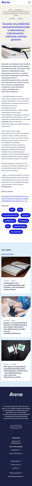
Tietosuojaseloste (15, 473)
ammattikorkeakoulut (10, 215)
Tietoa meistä (15, 465)
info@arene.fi (15, 450)
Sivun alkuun (15, 427)
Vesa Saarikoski (16, 232)
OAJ (7, 226)
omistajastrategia (20, 226)
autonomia (25, 215)
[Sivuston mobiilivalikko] (29, 2)
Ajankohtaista (18, 10)
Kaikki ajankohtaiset (7, 254)
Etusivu (11, 10)
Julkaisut (15, 468)
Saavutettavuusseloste (15, 476)
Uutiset (20, 18)
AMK (20, 210)
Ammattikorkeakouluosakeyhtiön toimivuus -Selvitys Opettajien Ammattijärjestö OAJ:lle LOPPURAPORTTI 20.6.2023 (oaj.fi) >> (15, 198)
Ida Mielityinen (10, 221)
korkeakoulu (23, 221)
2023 (12, 210)
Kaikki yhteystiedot (15, 453)
